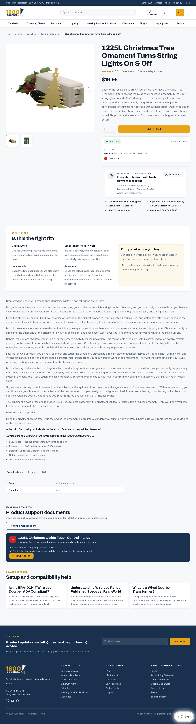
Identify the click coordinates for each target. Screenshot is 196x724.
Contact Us (111, 679)
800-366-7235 (36, 3)
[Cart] (165, 12)
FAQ (180, 12)
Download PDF (23, 555)
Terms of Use (158, 688)
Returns (155, 692)
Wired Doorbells (69, 679)
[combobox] (100, 12)
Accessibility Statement (162, 675)
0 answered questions (150, 71)
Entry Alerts (57, 23)
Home (9, 34)
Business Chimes (69, 671)
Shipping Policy (159, 696)
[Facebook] (17, 700)
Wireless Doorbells (70, 675)
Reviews (32, 472)
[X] (7, 700)
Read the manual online (23, 525)
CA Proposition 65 (160, 679)
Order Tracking (113, 688)
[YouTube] (12, 700)
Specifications (15, 472)
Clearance (128, 23)
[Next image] (89, 88)
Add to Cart (154, 129)
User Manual (115, 158)
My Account (112, 675)
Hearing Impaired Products (102, 23)
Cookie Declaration (160, 683)
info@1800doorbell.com (18, 694)
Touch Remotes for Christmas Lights (43, 34)
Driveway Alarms (36, 23)
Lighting (18, 34)
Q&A (43, 472)
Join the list (180, 641)
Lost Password (113, 683)
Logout (109, 692)
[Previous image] (11, 88)
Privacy (154, 671)
